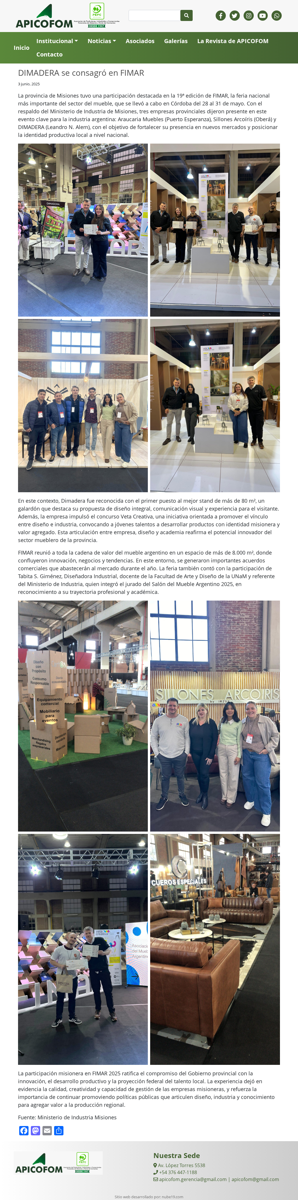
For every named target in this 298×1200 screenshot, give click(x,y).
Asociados (140, 41)
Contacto (49, 54)
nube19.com (172, 1196)
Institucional (54, 41)
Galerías (176, 41)
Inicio (21, 48)
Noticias (99, 41)
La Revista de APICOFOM (233, 41)
